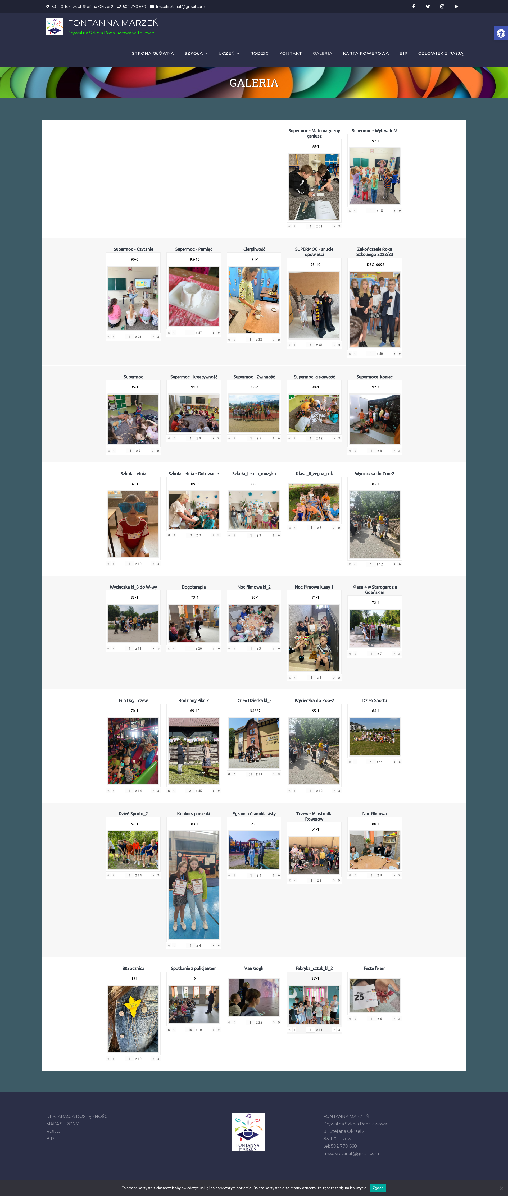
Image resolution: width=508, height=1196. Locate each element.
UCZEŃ (227, 53)
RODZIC (259, 53)
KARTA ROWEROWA (366, 53)
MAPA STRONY (62, 1123)
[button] (501, 33)
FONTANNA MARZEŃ (113, 23)
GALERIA (322, 53)
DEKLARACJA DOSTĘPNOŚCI (77, 1116)
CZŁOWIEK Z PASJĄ (441, 53)
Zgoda (378, 1188)
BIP (404, 53)
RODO (53, 1131)
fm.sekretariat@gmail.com (180, 6)
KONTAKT (290, 53)
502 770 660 (134, 6)
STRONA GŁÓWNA (153, 53)
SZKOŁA (194, 53)
